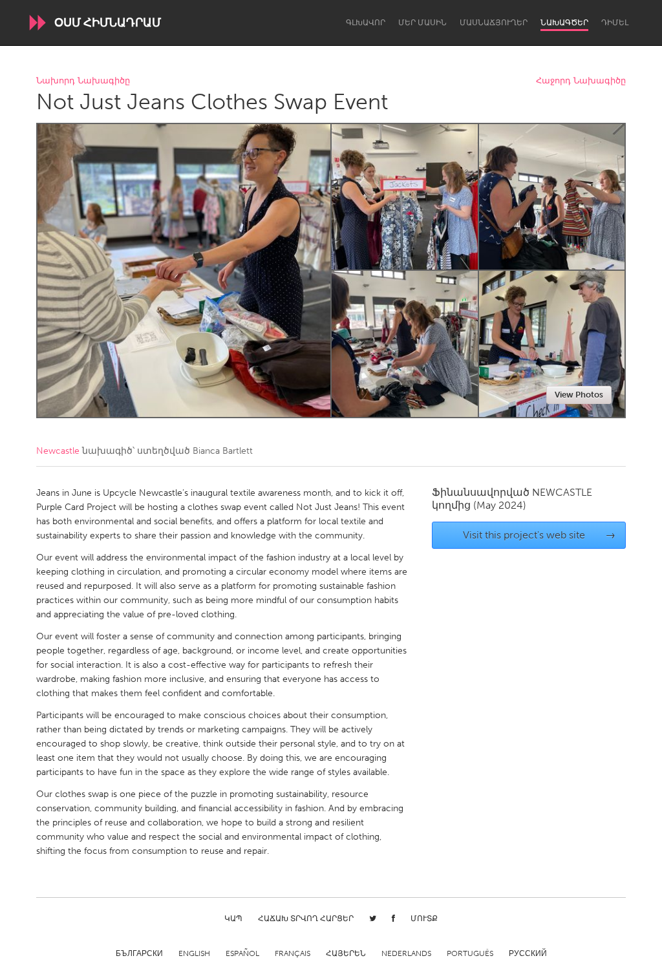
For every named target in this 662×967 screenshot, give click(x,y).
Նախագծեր (564, 22)
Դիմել (614, 22)
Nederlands (406, 953)
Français (292, 953)
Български (139, 953)
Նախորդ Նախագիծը (83, 81)
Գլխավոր (365, 22)
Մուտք (424, 918)
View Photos (579, 394)
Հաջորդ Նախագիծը (581, 81)
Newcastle (58, 450)
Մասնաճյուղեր (494, 22)
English (194, 953)
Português (470, 953)
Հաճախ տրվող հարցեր (306, 918)
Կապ (233, 918)
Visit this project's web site (539, 535)
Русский (528, 953)
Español (242, 953)
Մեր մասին (422, 22)
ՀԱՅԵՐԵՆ (346, 953)
